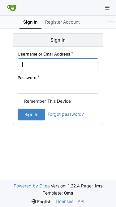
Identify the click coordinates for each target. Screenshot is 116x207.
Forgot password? (66, 114)
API (81, 201)
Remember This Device (47, 101)
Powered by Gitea (32, 185)
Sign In (31, 114)
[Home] (11, 7)
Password (27, 77)
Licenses (64, 201)
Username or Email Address (44, 54)
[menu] (41, 201)
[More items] (111, 22)
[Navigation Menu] (107, 7)
